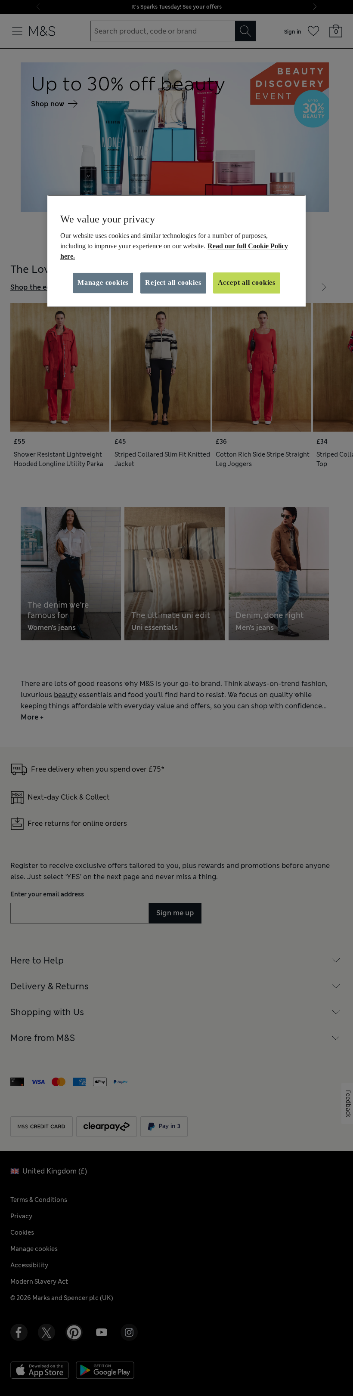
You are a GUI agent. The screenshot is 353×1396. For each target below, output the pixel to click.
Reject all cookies (173, 282)
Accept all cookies (247, 282)
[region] (176, 251)
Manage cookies (103, 282)
